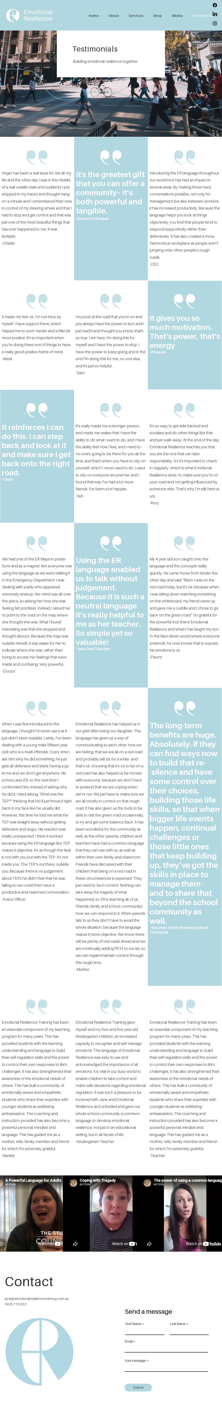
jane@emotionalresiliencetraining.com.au (37, 1298)
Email (129, 1341)
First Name (133, 1323)
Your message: (135, 1360)
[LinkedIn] (215, 14)
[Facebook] (215, 5)
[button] (155, 15)
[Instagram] (215, 23)
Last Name (178, 1323)
